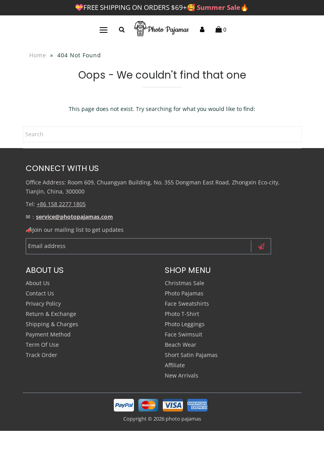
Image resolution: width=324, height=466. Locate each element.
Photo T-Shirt (182, 314)
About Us (38, 283)
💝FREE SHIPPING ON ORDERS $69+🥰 (162, 7)
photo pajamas (183, 418)
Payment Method (48, 334)
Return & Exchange (51, 314)
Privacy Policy (43, 303)
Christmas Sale (184, 283)
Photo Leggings (185, 324)
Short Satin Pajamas (191, 355)
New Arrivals (181, 375)
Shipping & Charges (52, 324)
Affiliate (175, 365)
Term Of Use (42, 344)
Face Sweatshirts (187, 303)
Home (37, 55)
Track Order (41, 355)
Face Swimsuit (183, 334)
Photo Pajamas (184, 293)
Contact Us (40, 293)
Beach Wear (180, 344)
